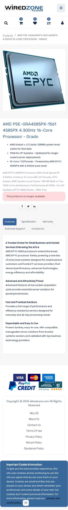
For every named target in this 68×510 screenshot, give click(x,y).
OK (25, 502)
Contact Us (34, 425)
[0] (21, 23)
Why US (34, 413)
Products (8, 35)
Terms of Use (34, 430)
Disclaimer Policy (34, 448)
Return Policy (34, 442)
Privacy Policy (34, 436)
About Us (34, 419)
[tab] (10, 221)
